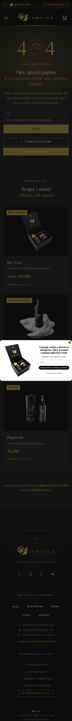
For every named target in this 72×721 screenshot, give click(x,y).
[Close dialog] (69, 342)
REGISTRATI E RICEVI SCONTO (54, 368)
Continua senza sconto (54, 373)
